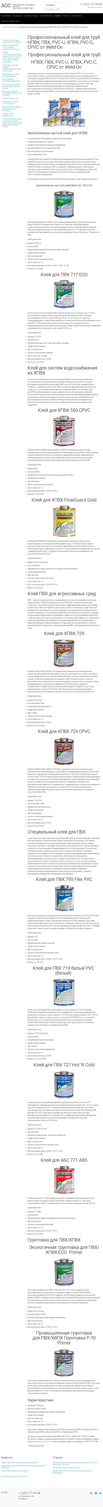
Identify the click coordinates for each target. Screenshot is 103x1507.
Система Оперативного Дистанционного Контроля (12, 109)
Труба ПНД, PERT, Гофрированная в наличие (19, 1463)
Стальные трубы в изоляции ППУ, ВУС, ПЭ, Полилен (12, 93)
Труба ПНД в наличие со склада (14, 1471)
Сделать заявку (31, 16)
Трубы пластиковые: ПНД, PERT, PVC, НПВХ (11, 41)
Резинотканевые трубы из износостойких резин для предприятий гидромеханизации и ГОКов (12, 123)
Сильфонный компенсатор (8, 115)
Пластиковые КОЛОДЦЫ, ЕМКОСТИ (11, 80)
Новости (67, 16)
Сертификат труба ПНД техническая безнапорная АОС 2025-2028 (23, 1467)
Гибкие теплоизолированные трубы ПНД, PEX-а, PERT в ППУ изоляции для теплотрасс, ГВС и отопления (12, 57)
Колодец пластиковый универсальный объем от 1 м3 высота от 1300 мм (75, 1463)
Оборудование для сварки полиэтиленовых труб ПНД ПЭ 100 (12, 68)
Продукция (17, 16)
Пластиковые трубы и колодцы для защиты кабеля (11, 86)
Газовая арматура (10, 98)
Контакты (76, 16)
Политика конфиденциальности (14, 1476)
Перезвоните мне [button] (95, 7)
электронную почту (45, 1441)
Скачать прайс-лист (10, 21)
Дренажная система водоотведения (11, 75)
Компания (6, 16)
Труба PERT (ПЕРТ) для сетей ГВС (66, 1468)
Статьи (57, 16)
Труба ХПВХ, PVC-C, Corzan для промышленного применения (72, 1472)
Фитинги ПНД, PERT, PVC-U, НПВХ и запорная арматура (11, 47)
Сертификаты (46, 16)
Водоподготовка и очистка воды (10, 103)
